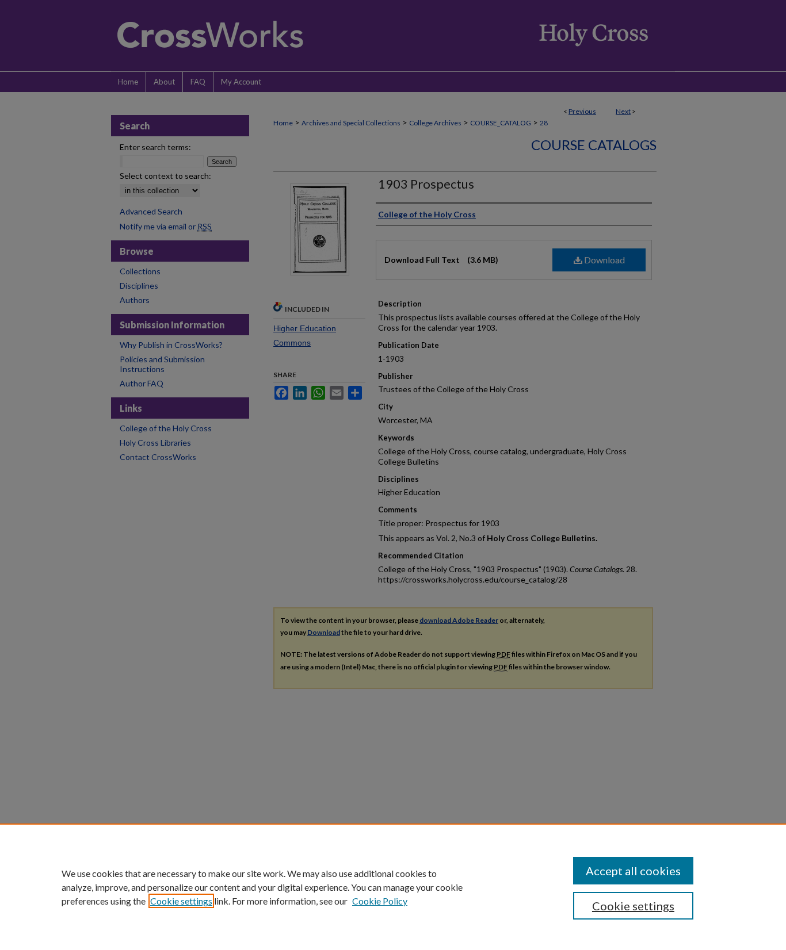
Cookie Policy (379, 900)
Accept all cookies (633, 871)
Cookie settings (181, 900)
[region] (393, 886)
